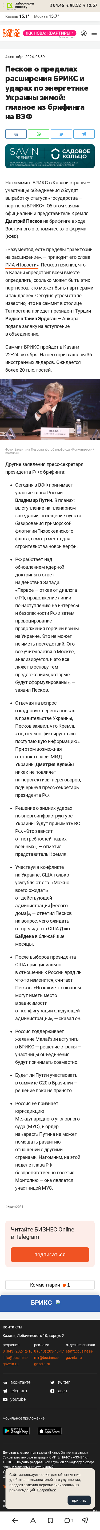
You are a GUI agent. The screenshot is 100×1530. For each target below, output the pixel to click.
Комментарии (50, 1285)
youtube (17, 1399)
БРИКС (41, 1302)
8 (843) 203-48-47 (49, 1351)
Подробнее (46, 1490)
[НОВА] (48, 33)
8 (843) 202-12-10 (18, 1351)
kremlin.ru (12, 453)
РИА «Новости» (21, 265)
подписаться (50, 1254)
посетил (66, 1172)
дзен (62, 1390)
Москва (41, 16)
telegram (18, 1390)
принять (79, 1500)
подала (13, 326)
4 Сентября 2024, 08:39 (25, 57)
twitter (63, 1382)
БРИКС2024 (14, 1207)
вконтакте (19, 1382)
